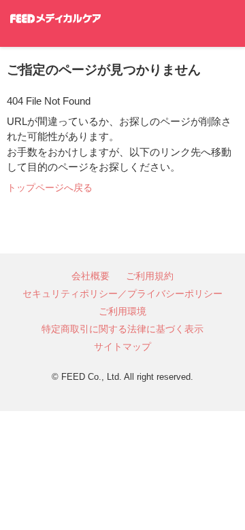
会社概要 (90, 275)
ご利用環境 (122, 311)
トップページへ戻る (50, 187)
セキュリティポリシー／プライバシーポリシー (122, 293)
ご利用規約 (150, 275)
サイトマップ (122, 346)
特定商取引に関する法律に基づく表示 (122, 328)
